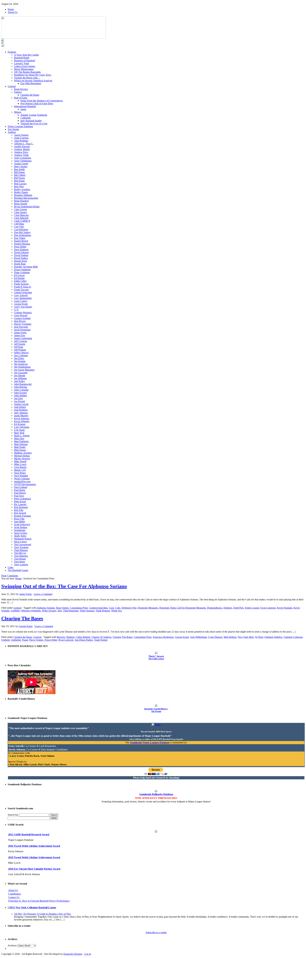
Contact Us (13, 897)
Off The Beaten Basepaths (27, 72)
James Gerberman (23, 338)
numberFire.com (22, 481)
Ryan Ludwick (65, 640)
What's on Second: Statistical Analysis (33, 80)
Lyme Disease (215, 637)
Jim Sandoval (21, 364)
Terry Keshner (21, 547)
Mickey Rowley (22, 458)
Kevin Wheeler (21, 421)
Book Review (21, 89)
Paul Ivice (19, 495)
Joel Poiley (19, 381)
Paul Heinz (19, 490)
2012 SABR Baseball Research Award (28, 834)
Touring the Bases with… (27, 77)
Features (12, 52)
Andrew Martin (22, 149)
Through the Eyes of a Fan (33, 123)
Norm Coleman (22, 478)
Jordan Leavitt (21, 404)
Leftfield (15, 610)
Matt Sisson (20, 450)
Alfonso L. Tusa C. (23, 143)
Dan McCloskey (22, 232)
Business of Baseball (24, 60)
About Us (13, 12)
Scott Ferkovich (22, 524)
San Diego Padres (84, 640)
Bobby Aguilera (22, 189)
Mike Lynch (20, 464)
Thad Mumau (21, 550)
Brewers (61, 637)
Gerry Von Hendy (23, 306)
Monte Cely (20, 470)
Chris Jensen (20, 212)
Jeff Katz (18, 347)
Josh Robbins (21, 410)
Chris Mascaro (21, 215)
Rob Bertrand (21, 507)
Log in (87, 954)
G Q (16, 309)
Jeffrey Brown (21, 352)
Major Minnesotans (23, 69)
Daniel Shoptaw (22, 243)
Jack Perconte (21, 326)
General (12, 86)
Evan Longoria (268, 607)
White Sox (116, 610)
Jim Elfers (19, 358)
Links (10, 567)
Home (11, 9)
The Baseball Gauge (18, 570)
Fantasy (18, 92)
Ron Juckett (20, 513)
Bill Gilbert (19, 175)
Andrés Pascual (22, 146)
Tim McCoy (20, 553)
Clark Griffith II (22, 221)
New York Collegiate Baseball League (36, 907)
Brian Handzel (21, 200)
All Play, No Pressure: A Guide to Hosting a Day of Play (42, 914)
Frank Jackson (21, 284)
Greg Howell (20, 315)
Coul (111, 607)
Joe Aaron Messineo (24, 369)
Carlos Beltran (83, 637)
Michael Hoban (22, 455)
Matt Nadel (19, 447)
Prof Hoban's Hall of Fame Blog (36, 103)
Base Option (62, 607)
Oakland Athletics (273, 637)
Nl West (259, 637)
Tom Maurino (21, 556)
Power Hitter (50, 640)
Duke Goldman (22, 272)
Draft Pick (238, 607)
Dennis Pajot (20, 261)
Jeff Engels (19, 344)
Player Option (36, 640)
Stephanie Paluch (22, 538)
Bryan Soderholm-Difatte (27, 206)
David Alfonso (21, 252)
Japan (23, 109)
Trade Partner (101, 640)
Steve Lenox (20, 541)
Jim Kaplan (20, 361)
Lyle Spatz (19, 430)
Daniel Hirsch (21, 241)
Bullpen (70, 637)
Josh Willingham (198, 637)
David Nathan (21, 255)
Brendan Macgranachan (26, 198)
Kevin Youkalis (284, 607)
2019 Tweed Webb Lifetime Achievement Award (34, 857)
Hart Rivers (20, 321)
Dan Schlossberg (22, 235)
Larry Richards (21, 427)
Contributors (14, 893)
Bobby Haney (21, 192)
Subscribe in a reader (156, 932)
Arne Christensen (23, 160)
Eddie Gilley (20, 281)
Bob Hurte (19, 180)
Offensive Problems (31, 610)
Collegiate (25, 117)
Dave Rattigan (21, 249)
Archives (12, 945)
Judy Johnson (21, 412)
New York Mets (246, 637)
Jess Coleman (21, 355)
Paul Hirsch (20, 493)
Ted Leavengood (22, 544)
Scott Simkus (20, 527)
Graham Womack (23, 312)
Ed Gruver (19, 275)
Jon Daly (18, 398)
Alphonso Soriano (45, 607)
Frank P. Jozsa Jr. (22, 286)
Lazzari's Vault (21, 63)
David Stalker (21, 258)
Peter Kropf (20, 501)
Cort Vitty (19, 226)
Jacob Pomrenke (22, 329)
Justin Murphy (21, 415)
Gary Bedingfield (23, 298)
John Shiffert (20, 395)
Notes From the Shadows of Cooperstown (41, 100)
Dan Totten (19, 238)
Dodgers (227, 607)
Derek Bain (20, 263)
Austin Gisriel (21, 163)
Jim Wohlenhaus (22, 367)
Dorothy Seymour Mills (26, 266)
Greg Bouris (20, 467)
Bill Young (19, 178)
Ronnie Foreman (22, 515)
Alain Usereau (21, 137)
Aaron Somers (21, 135)
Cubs (117, 607)
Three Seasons (87, 610)
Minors (17, 112)
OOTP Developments (25, 484)
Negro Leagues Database (20, 126)
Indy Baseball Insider (31, 120)
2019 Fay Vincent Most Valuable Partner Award (34, 868)
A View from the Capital (26, 54)
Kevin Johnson (21, 418)
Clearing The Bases (22, 618)
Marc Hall (19, 432)
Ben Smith (19, 169)
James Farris (20, 332)
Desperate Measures (148, 607)
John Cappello (21, 389)
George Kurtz (21, 304)
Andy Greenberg (22, 158)
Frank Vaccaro (21, 289)
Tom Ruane (20, 558)
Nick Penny (20, 473)
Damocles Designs (72, 954)
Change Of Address (101, 637)
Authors (12, 132)
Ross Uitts (19, 518)
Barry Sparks (20, 166)
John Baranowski (23, 384)
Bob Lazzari (20, 183)
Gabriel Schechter (23, 292)
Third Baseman (70, 610)
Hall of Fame (20, 97)
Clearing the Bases (29, 95)
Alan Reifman (21, 140)
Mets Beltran (230, 637)
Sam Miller (19, 521)
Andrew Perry (21, 152)
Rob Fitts (18, 510)
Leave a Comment (43, 594)
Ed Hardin (19, 278)
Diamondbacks (214, 607)
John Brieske (20, 387)
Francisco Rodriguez (163, 637)
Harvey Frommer (22, 324)
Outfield (5, 640)
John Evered (20, 392)
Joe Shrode (19, 375)
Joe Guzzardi (20, 372)
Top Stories (13, 129)
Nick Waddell (21, 475)
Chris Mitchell (21, 218)
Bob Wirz (19, 186)
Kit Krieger (20, 424)
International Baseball (25, 106)
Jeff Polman (20, 349)
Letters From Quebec (24, 66)
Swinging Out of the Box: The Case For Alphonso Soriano (64, 586)
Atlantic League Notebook (33, 115)
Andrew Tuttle (21, 155)
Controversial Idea (98, 607)
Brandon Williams (23, 195)
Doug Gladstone (22, 269)
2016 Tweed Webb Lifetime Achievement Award (34, 846)
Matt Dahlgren (21, 441)
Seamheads (19, 530)
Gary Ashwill (21, 295)
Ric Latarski (20, 504)
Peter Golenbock (22, 498)
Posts (4, 575)
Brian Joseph (20, 203)
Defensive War (129, 607)
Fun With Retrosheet (30, 83)
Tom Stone (19, 561)
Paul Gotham (20, 487)
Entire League (252, 607)
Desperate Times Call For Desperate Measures (182, 607)
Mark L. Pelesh (21, 435)
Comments (12, 575)
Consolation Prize (79, 607)
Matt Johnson (21, 444)
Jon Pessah (19, 401)
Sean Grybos (20, 533)
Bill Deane (19, 172)
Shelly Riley (20, 536)
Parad (25, 640)
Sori (60, 610)
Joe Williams (20, 378)
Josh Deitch (20, 407)
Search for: (13, 814)
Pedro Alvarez (49, 610)
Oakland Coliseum (293, 637)
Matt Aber (19, 438)
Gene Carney (20, 301)
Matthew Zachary (23, 452)
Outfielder (16, 640)
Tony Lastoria (21, 564)
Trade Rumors (103, 610)
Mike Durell (20, 461)
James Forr (19, 335)
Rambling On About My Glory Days (32, 74)
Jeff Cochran (20, 341)
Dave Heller (20, 246)
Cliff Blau (19, 223)
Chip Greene (20, 209)
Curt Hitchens (21, 229)
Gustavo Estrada (22, 318)
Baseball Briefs (21, 57)
